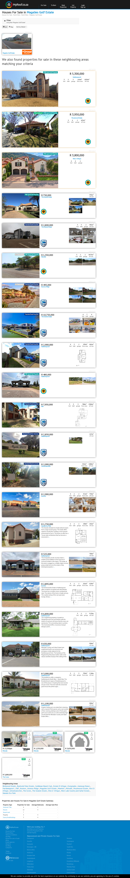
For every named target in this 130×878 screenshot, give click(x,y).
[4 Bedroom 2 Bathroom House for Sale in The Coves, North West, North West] (17, 765)
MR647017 (92, 341)
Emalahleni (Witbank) (73, 861)
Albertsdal (30, 870)
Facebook (8, 853)
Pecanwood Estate (77, 118)
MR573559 (92, 431)
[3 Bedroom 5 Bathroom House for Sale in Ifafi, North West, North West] (21, 415)
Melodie (43, 257)
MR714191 (92, 110)
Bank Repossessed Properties (35, 829)
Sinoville (29, 841)
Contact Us (9, 848)
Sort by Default (21, 27)
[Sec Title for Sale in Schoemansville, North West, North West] (21, 475)
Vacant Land (6, 812)
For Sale (43, 5)
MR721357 (59, 730)
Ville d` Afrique (77, 158)
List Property (73, 6)
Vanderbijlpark (31, 858)
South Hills (70, 847)
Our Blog (8, 846)
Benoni (69, 855)
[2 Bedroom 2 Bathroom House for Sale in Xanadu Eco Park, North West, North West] (21, 534)
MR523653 (92, 521)
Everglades (72, 786)
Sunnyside (30, 844)
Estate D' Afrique (59, 786)
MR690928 (92, 251)
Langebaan (30, 861)
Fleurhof (69, 844)
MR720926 (28, 756)
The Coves (6, 777)
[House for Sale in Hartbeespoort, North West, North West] (21, 445)
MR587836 (92, 371)
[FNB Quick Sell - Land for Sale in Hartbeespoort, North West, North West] (21, 385)
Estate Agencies (10, 842)
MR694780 (92, 222)
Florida (69, 852)
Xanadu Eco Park (46, 526)
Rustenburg (70, 864)
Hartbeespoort (77, 77)
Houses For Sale (7, 15)
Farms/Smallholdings (9, 817)
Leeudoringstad (31, 872)
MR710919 (92, 192)
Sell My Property (31, 833)
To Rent (53, 5)
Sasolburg (70, 858)
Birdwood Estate (9, 786)
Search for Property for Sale (35, 831)
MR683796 (92, 281)
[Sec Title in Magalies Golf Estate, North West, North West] (17, 41)
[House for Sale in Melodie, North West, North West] (48, 739)
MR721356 (28, 730)
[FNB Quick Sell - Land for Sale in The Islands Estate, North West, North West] (21, 205)
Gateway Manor (84, 786)
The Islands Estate (46, 197)
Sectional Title (7, 807)
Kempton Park (31, 855)
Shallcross (30, 852)
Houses (5, 810)
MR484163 (92, 610)
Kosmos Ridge (45, 287)
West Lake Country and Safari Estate (75, 791)
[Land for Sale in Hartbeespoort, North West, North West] (21, 564)
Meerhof (61, 788)
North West (16, 15)
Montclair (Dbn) (71, 850)
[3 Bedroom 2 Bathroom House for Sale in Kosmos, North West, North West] (21, 594)
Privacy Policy (9, 833)
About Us (8, 844)
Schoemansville (45, 466)
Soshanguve (70, 841)
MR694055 (92, 491)
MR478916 (92, 401)
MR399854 (92, 640)
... (49, 537)
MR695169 (28, 32)
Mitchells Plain (71, 867)
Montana (69, 838)
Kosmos (43, 496)
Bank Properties (63, 6)
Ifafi (42, 406)
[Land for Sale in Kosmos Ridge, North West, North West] (21, 295)
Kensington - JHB (31, 847)
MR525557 (92, 550)
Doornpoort (30, 838)
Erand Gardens (71, 872)
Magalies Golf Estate (40, 12)
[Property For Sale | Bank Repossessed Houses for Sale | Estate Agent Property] (17, 4)
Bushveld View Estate (25, 786)
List (6, 27)
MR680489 (92, 311)
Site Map (8, 837)
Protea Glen (30, 867)
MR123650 (92, 700)
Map (12, 27)
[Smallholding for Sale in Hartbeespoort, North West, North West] (21, 624)
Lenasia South (71, 870)
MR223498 (92, 461)
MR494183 (92, 580)
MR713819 (92, 151)
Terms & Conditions (11, 835)
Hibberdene (30, 864)
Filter (8, 20)
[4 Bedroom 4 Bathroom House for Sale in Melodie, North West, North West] (79, 739)
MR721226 (91, 730)
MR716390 (92, 69)
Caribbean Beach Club (43, 786)
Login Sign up (83, 6)
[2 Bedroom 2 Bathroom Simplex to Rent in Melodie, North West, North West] (17, 739)
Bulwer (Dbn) (31, 850)
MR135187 (92, 670)
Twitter (8, 851)
